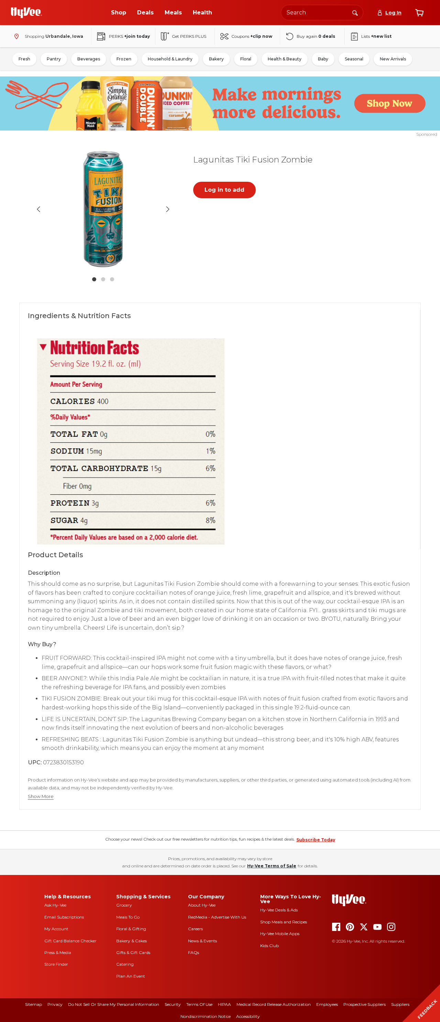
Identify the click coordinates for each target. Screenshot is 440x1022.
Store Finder (56, 964)
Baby (323, 58)
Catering (125, 964)
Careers (195, 928)
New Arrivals (393, 58)
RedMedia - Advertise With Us (217, 917)
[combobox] (322, 12)
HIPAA (224, 1004)
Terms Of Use (199, 1004)
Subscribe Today (315, 839)
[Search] (355, 12)
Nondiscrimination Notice (205, 1016)
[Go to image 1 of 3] (94, 279)
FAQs (193, 952)
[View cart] (419, 13)
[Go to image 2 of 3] (103, 279)
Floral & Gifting (131, 928)
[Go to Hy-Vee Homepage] (26, 12)
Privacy (55, 1004)
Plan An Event (130, 976)
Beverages (88, 58)
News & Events (202, 940)
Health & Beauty (284, 58)
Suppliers (400, 1004)
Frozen (124, 58)
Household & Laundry (170, 58)
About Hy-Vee (202, 905)
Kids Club (269, 945)
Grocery (124, 905)
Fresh (24, 58)
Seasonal (354, 58)
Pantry (54, 58)
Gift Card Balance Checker (70, 940)
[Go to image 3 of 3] (112, 279)
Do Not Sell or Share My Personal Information (113, 1004)
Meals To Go (128, 917)
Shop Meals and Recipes (283, 921)
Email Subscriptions (64, 917)
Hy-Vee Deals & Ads (279, 909)
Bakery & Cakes (131, 940)
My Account (56, 928)
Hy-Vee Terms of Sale (271, 865)
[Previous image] (38, 209)
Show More (41, 796)
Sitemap (33, 1004)
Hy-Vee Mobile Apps (279, 933)
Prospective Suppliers (364, 1004)
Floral (245, 58)
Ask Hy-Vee (55, 905)
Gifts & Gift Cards (133, 952)
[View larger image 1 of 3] (103, 209)
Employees (327, 1004)
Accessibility (248, 1016)
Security (173, 1004)
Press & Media (57, 952)
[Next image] (168, 209)
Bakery (216, 58)
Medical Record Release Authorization (273, 1004)
